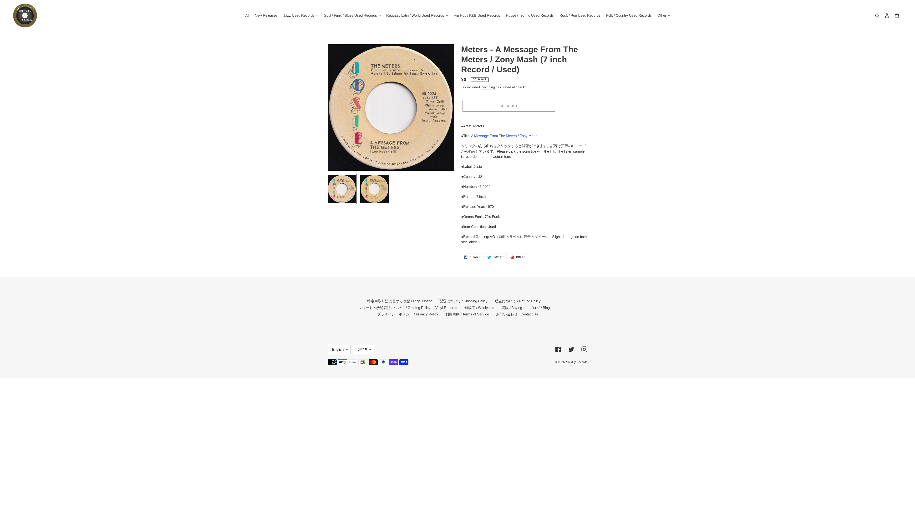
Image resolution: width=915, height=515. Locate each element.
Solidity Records (576, 362)
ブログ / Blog (539, 308)
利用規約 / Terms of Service (467, 314)
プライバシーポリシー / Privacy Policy (407, 314)
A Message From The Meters (494, 136)
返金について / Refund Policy (518, 301)
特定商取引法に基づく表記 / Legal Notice (399, 301)
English (338, 349)
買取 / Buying (511, 308)
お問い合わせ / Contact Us (517, 314)
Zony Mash (528, 136)
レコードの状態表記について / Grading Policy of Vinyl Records (407, 308)
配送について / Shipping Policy (463, 301)
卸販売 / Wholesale (479, 308)
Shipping (488, 87)
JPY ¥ (362, 349)
